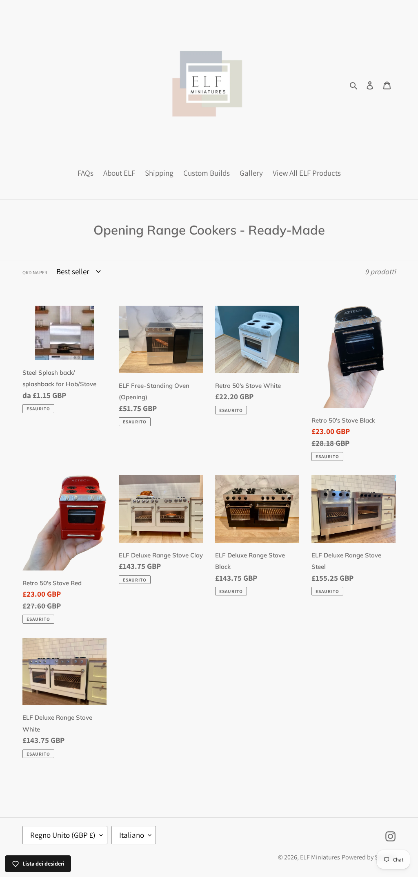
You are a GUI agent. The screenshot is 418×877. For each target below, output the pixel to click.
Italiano (131, 835)
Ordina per (34, 272)
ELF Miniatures (320, 857)
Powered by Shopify (369, 857)
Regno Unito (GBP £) (63, 835)
